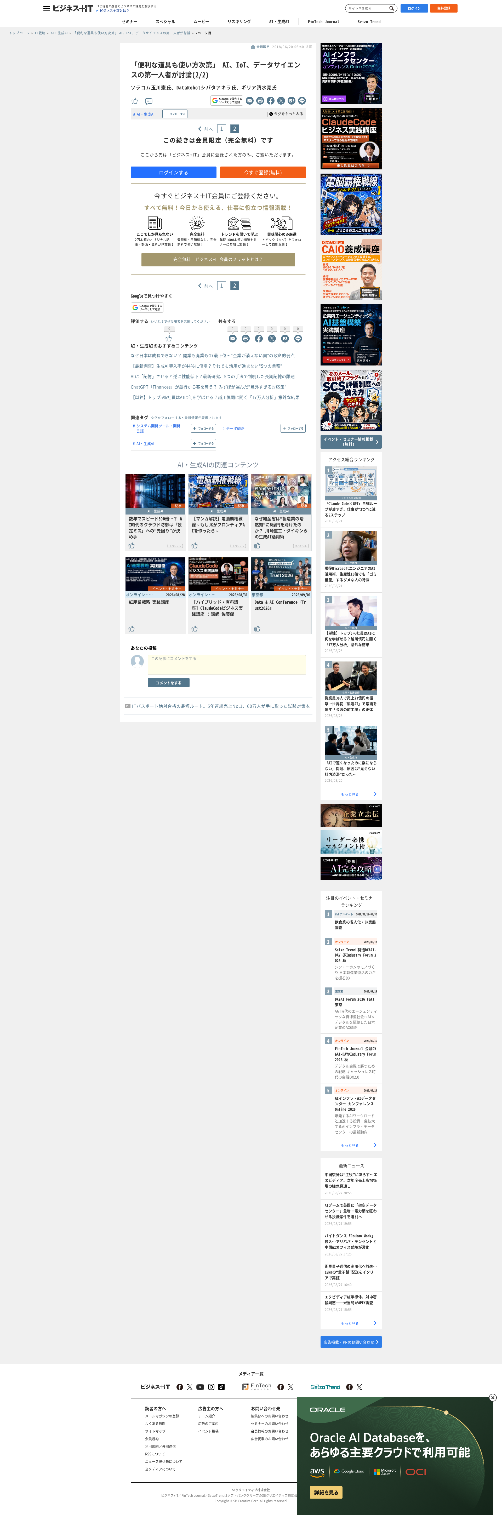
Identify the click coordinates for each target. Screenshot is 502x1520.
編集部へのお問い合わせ (269, 1415)
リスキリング (239, 21)
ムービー (201, 21)
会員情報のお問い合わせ (269, 1430)
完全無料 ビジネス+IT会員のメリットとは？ (218, 259)
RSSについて (155, 1453)
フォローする (177, 114)
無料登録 (443, 8)
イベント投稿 (208, 1430)
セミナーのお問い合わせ (269, 1423)
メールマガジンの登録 (162, 1415)
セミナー (129, 21)
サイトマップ (155, 1430)
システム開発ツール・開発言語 (158, 428)
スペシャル (165, 21)
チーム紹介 (206, 1415)
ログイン (414, 8)
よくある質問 (155, 1423)
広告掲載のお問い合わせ (269, 1438)
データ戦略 (235, 428)
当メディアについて (160, 1468)
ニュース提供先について (163, 1461)
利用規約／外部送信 (160, 1446)
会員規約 (152, 1438)
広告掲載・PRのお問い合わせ (349, 1342)
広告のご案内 (208, 1423)
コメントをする (168, 682)
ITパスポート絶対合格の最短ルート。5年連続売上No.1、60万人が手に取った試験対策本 (221, 706)
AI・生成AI (279, 21)
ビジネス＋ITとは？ (114, 10)
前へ (208, 129)
